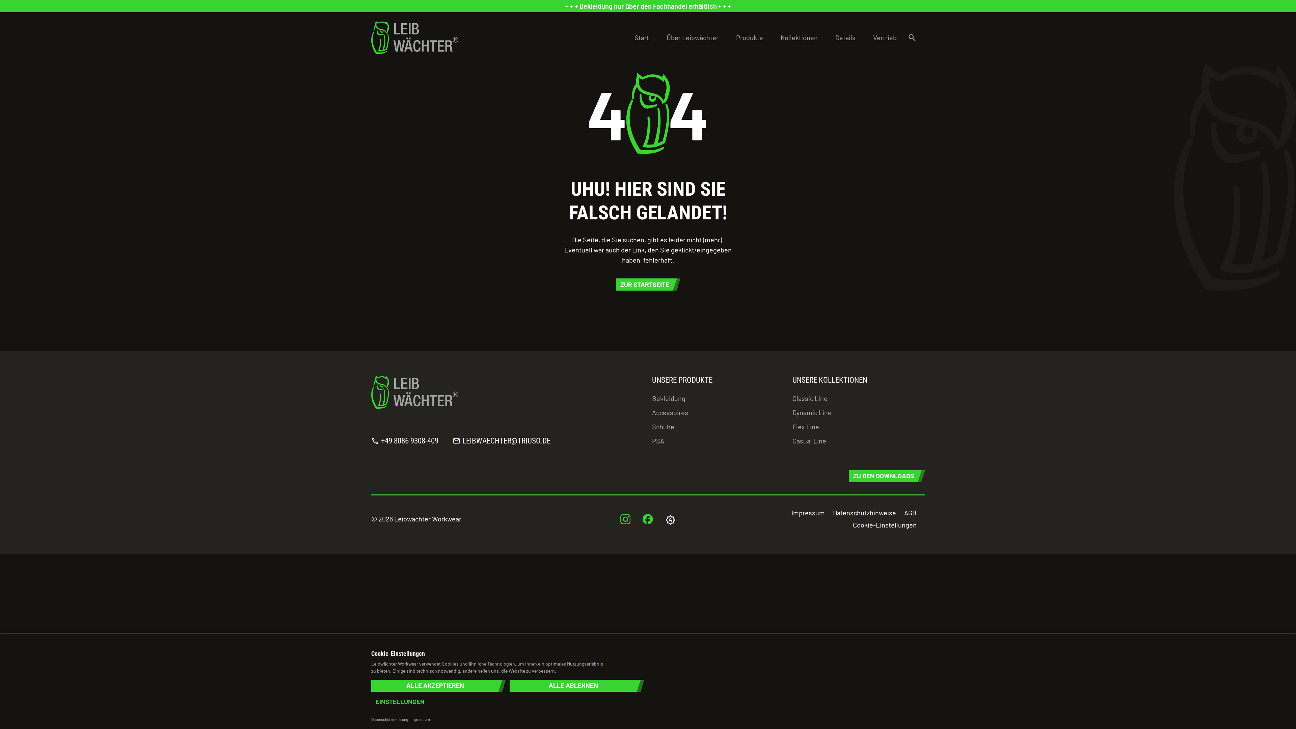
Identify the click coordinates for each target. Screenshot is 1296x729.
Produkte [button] (749, 37)
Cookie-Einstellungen (885, 525)
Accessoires (670, 412)
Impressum (808, 513)
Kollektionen (799, 37)
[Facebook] (648, 518)
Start (641, 37)
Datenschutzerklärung (389, 719)
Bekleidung (668, 398)
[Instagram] (625, 518)
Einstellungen (400, 702)
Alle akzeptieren (435, 686)
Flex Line (805, 427)
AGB (910, 513)
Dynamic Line (812, 412)
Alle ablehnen (573, 686)
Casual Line (809, 441)
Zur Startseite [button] (644, 284)
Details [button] (845, 37)
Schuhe (663, 427)
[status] (648, 6)
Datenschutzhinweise (864, 513)
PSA (658, 441)
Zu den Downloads (883, 476)
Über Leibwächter (693, 37)
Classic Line (810, 398)
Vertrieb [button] (885, 37)
